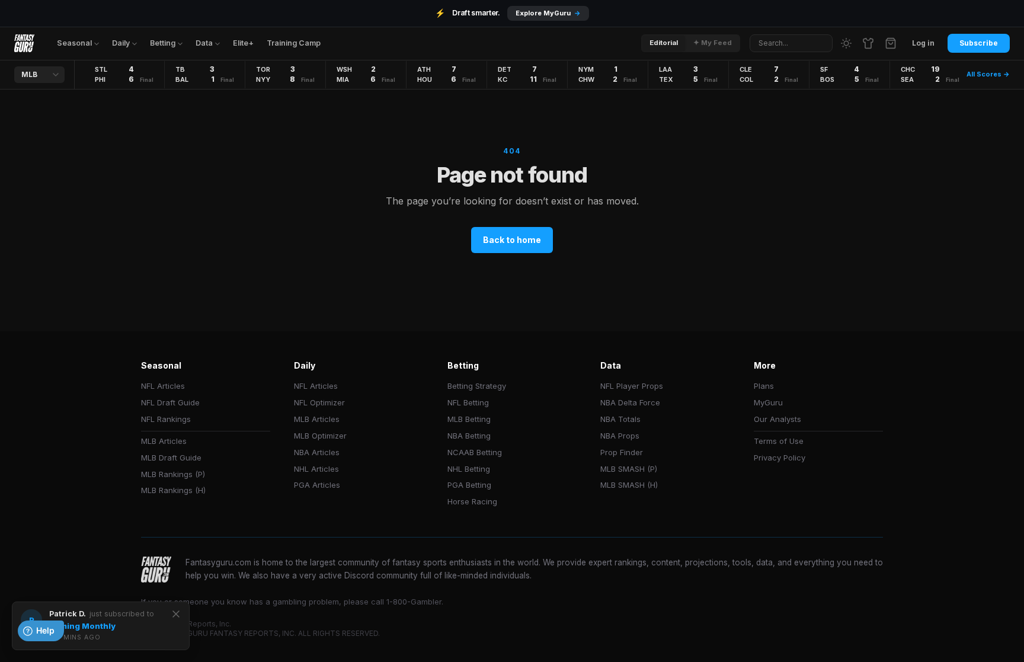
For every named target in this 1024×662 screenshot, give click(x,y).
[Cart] (890, 43)
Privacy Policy (779, 457)
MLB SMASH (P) (628, 469)
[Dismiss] (176, 614)
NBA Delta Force (630, 402)
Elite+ (243, 43)
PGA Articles (317, 485)
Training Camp (294, 43)
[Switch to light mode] (846, 43)
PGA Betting (469, 485)
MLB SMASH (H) (629, 485)
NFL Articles (163, 386)
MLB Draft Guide (171, 457)
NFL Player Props (631, 386)
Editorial (663, 43)
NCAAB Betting (474, 452)
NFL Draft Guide (170, 402)
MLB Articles (164, 441)
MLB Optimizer (320, 435)
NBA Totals (620, 419)
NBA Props (619, 435)
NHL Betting (468, 469)
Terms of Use (779, 441)
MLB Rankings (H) (173, 490)
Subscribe (978, 43)
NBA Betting (469, 435)
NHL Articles (316, 469)
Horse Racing (472, 501)
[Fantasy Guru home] (24, 43)
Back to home (512, 240)
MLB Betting (469, 419)
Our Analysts (777, 419)
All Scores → (988, 74)
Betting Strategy (476, 386)
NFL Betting (468, 402)
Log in (923, 43)
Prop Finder (621, 452)
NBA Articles (317, 452)
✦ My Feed (712, 43)
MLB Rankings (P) (173, 474)
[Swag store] (868, 43)
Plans (764, 386)
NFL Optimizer (319, 402)
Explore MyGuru (548, 13)
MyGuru (768, 402)
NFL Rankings (166, 419)
